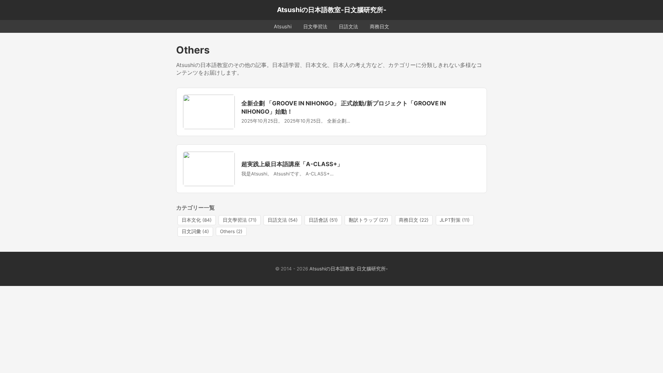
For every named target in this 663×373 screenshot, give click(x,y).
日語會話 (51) (323, 220)
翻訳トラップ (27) (368, 220)
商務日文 (379, 26)
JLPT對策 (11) (455, 220)
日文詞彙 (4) (195, 231)
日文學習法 (315, 26)
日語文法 (348, 26)
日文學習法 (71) (240, 220)
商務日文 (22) (414, 220)
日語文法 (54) (283, 220)
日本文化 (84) (197, 220)
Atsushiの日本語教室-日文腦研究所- (331, 10)
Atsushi (282, 26)
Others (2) (231, 231)
